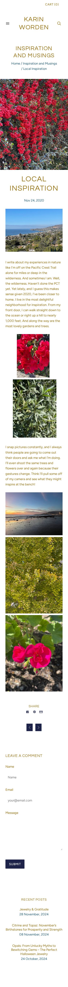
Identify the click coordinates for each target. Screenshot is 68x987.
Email (9, 790)
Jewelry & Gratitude (34, 909)
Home (15, 63)
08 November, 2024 (34, 934)
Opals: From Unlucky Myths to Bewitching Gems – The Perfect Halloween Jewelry (34, 950)
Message (11, 813)
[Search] (59, 23)
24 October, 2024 (34, 959)
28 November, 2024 (34, 914)
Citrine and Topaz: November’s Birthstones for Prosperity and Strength (34, 927)
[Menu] (7, 23)
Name (9, 767)
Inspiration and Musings (40, 63)
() (52, 4)
